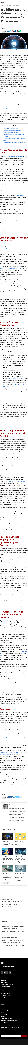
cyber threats (20, 195)
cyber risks (17, 518)
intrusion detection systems (14, 378)
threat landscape (16, 397)
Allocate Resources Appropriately (11, 132)
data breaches (15, 451)
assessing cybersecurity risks (15, 156)
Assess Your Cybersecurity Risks (11, 128)
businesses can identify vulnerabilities (15, 481)
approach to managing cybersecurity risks (10, 268)
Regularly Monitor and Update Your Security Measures (15, 142)
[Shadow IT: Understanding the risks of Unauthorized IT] (7, 836)
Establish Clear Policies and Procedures (12, 130)
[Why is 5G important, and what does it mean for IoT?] (20, 836)
